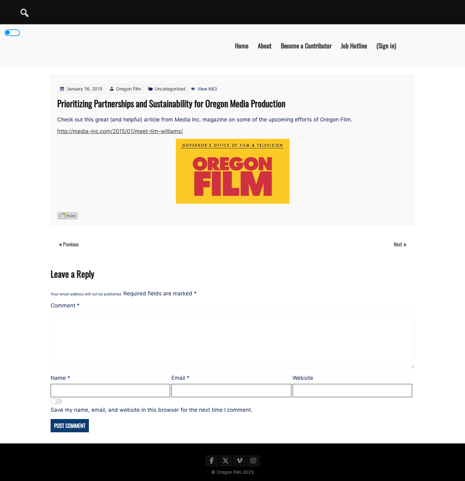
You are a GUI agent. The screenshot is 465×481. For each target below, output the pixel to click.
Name (60, 378)
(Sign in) (386, 45)
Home (241, 45)
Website (303, 378)
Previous (71, 244)
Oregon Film (128, 88)
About (264, 45)
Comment (65, 305)
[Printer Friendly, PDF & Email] (67, 215)
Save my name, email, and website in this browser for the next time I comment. (151, 410)
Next (398, 244)
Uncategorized (170, 88)
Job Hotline (354, 45)
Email (180, 378)
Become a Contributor (306, 45)
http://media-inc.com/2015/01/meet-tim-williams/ (120, 131)
